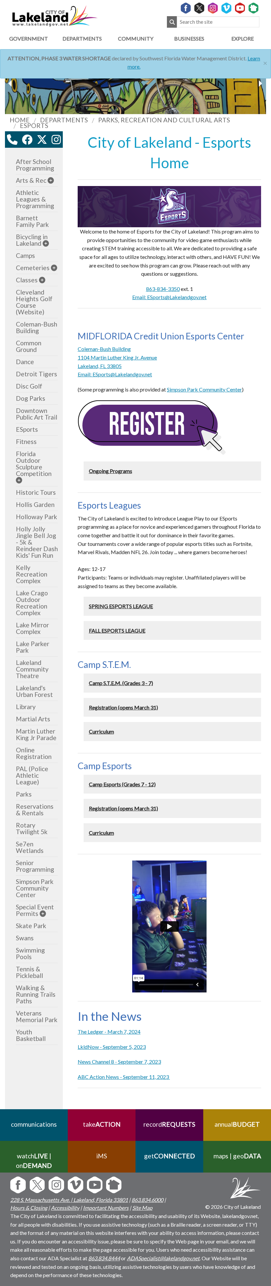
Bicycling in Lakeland (32, 240)
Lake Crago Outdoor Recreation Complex (32, 602)
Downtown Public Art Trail (36, 414)
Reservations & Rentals (35, 809)
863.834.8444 (104, 1258)
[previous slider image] (260, 83)
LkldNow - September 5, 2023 (112, 1047)
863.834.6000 (147, 1200)
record (169, 1124)
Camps (25, 255)
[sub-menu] (51, 180)
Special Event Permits (35, 910)
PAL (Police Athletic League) (32, 775)
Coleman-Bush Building (104, 349)
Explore (242, 38)
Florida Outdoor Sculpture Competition (34, 463)
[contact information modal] (12, 139)
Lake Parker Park (32, 647)
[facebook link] (27, 139)
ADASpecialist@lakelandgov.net (163, 1258)
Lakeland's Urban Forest (34, 691)
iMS (101, 1156)
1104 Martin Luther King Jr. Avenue (117, 357)
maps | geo (237, 1156)
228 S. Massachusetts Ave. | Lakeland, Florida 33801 (69, 1200)
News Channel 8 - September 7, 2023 (119, 1061)
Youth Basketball (31, 1035)
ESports (27, 429)
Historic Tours (36, 492)
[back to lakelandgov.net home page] (55, 15)
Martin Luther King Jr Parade (36, 734)
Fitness (26, 441)
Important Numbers (106, 1208)
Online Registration (34, 753)
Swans (25, 938)
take (102, 1124)
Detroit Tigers (36, 374)
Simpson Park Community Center (204, 389)
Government (28, 38)
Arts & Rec (31, 180)
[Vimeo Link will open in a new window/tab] (226, 8)
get (169, 1156)
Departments (82, 38)
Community (135, 38)
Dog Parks (30, 398)
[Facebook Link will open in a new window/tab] (186, 8)
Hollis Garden (35, 504)
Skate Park (31, 925)
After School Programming (35, 165)
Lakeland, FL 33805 (100, 366)
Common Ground (28, 346)
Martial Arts (33, 719)
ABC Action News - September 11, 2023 (124, 1077)
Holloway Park (36, 516)
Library (26, 706)
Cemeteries (33, 267)
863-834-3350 (163, 289)
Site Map (142, 1208)
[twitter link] (42, 139)
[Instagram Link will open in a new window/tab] (213, 8)
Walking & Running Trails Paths (36, 994)
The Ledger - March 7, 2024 (109, 1031)
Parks (24, 794)
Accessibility (65, 1208)
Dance (25, 361)
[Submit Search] (172, 22)
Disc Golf (29, 386)
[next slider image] (11, 83)
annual (237, 1124)
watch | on (34, 1160)
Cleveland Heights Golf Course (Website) (34, 302)
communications (34, 1124)
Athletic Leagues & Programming (35, 199)
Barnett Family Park (32, 221)
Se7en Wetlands (30, 847)
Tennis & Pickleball (29, 972)
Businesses (189, 38)
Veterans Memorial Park (37, 1016)
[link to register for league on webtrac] (152, 426)
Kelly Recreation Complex (31, 574)
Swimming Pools (30, 953)
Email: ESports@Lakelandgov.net (169, 297)
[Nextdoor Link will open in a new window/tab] (253, 8)
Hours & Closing (28, 1208)
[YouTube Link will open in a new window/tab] (240, 8)
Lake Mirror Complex (32, 628)
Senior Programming (35, 866)
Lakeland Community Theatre (32, 669)
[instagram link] (56, 139)
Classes (27, 280)
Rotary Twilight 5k (32, 828)
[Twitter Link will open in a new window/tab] (199, 8)
